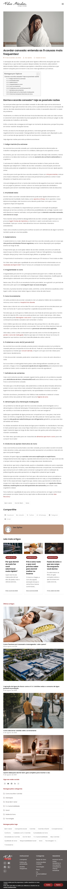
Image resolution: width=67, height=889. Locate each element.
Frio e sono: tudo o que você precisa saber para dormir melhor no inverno (33, 568)
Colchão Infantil (43, 829)
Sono (27, 503)
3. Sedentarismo (13, 82)
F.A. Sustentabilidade (13, 806)
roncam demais (26, 351)
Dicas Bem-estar (11, 802)
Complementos (57, 829)
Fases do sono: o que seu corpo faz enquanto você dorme (54, 565)
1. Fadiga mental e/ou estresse (16, 78)
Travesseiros (8, 845)
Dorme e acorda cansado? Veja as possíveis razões (22, 76)
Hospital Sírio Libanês (27, 302)
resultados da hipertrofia (11, 265)
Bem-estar (8, 503)
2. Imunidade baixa (13, 80)
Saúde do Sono (41, 58)
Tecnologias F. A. (50, 841)
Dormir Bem (19, 503)
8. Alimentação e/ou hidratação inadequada (21, 92)
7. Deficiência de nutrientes (16, 90)
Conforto (7, 833)
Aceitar (48, 885)
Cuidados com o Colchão (22, 833)
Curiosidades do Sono (40, 833)
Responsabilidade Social (28, 841)
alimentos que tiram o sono (46, 437)
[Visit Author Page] (8, 529)
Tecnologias (10, 819)
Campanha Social (21, 829)
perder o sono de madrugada (13, 335)
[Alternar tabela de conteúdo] (37, 74)
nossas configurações (9, 887)
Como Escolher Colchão (14, 794)
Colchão (32, 829)
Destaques (9, 798)
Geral (7, 810)
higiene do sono (42, 397)
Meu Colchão (54, 837)
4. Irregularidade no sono (15, 84)
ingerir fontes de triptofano (18, 221)
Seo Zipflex (28, 58)
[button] (63, 4)
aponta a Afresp (39, 199)
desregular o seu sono (23, 318)
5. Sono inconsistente (14, 86)
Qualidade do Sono (10, 841)
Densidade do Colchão (12, 837)
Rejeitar (58, 885)
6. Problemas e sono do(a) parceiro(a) (19, 88)
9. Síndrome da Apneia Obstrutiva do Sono (20, 94)
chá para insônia (51, 174)
